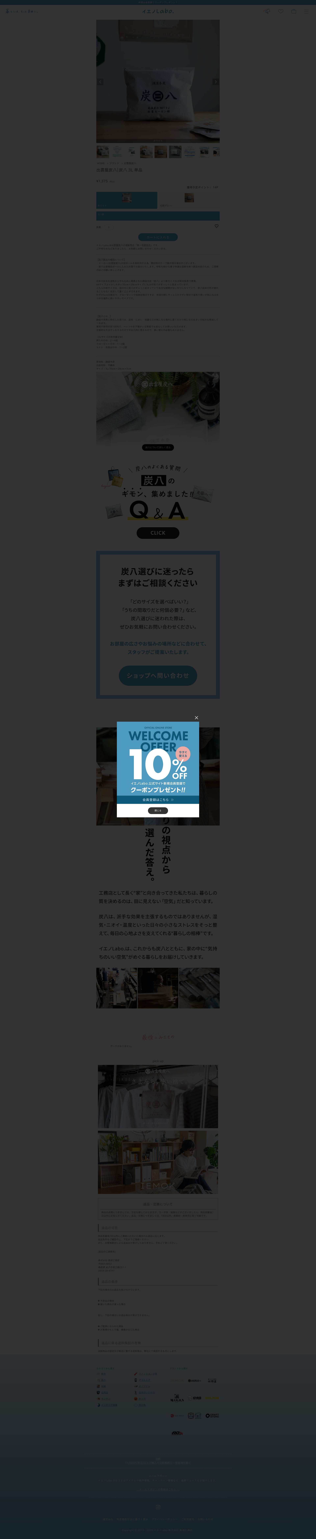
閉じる (158, 810)
